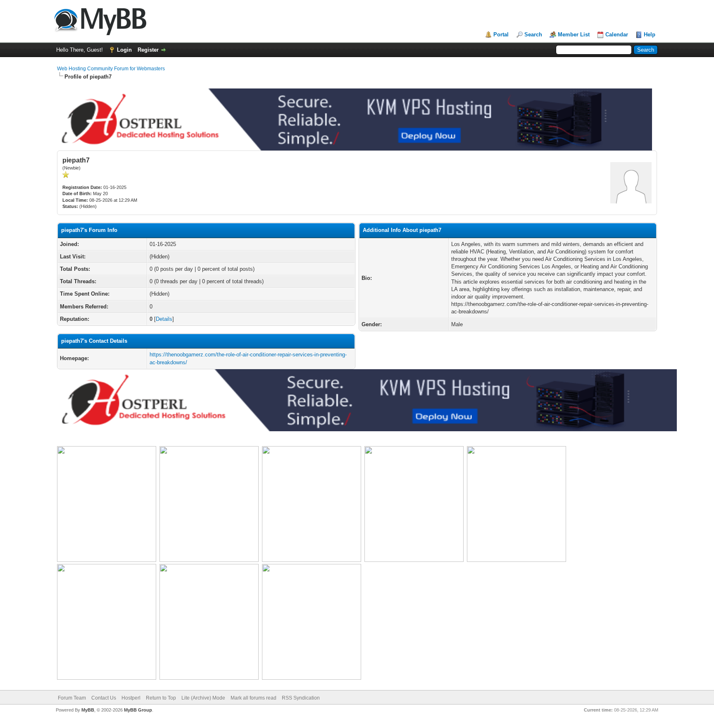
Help (649, 34)
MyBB (87, 709)
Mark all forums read (253, 698)
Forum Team (72, 698)
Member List (574, 34)
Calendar (616, 34)
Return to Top (161, 698)
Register (148, 50)
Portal (501, 34)
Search (533, 34)
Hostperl (130, 698)
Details (164, 319)
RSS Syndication (301, 698)
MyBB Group (138, 709)
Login (124, 50)
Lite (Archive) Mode (203, 698)
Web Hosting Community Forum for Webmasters (111, 69)
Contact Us (103, 698)
